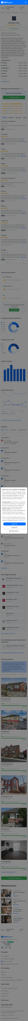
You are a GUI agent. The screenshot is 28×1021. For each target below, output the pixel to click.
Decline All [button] (14, 527)
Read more (20, 520)
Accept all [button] (14, 524)
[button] (14, 531)
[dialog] (14, 510)
